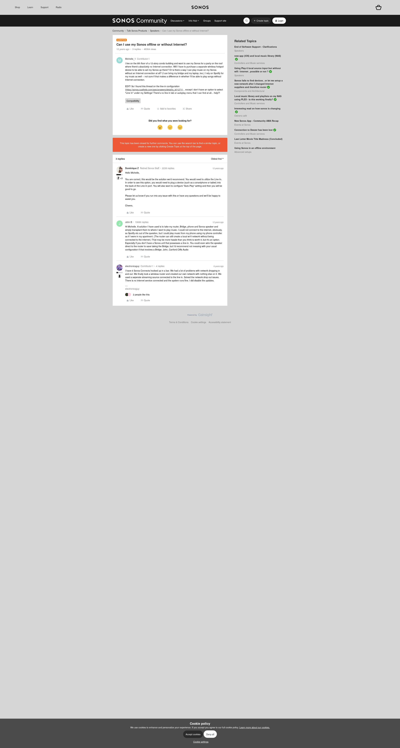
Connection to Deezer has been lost (253, 129)
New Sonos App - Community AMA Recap (256, 120)
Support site (220, 20)
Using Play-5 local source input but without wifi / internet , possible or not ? (257, 70)
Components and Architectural (249, 90)
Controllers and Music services (249, 63)
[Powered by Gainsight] (200, 315)
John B (128, 222)
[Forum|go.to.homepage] (139, 20)
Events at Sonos (242, 124)
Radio (59, 7)
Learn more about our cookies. (254, 727)
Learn (30, 7)
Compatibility (133, 100)
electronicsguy (132, 266)
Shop (17, 7)
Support (44, 7)
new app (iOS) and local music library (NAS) (257, 55)
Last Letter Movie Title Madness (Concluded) (258, 138)
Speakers (154, 30)
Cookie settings (198, 322)
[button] (261, 20)
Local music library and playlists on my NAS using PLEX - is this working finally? (257, 98)
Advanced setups (242, 151)
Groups (207, 20)
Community (118, 30)
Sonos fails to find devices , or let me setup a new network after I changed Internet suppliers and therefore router (258, 84)
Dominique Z (132, 168)
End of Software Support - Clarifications (255, 46)
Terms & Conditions (178, 322)
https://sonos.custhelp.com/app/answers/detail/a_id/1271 (154, 89)
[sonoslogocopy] (200, 7)
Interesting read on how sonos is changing (257, 108)
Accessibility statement (220, 322)
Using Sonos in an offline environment (254, 148)
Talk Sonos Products (137, 30)
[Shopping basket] (378, 7)
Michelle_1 (130, 58)
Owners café (240, 115)
